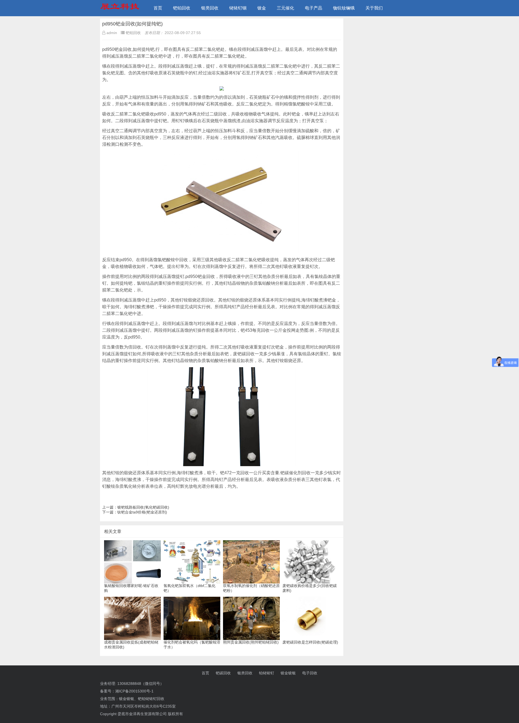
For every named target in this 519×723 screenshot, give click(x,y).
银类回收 (209, 8)
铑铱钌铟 (238, 8)
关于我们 (374, 8)
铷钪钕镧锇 (344, 8)
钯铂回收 (181, 8)
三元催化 (285, 8)
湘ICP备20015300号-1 (134, 691)
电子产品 (313, 8)
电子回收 (309, 673)
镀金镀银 (288, 673)
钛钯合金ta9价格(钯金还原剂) (142, 512)
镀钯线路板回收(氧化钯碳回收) (143, 507)
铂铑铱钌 (266, 673)
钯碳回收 (223, 673)
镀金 (261, 8)
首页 (158, 8)
